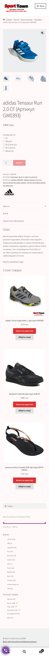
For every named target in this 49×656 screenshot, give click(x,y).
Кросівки (37, 19)
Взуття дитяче (26, 19)
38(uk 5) (8, 141)
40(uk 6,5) (9, 151)
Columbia (11, 547)
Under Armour (12, 584)
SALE (10, 618)
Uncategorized (13, 614)
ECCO (10, 551)
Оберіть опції (24, 337)
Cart (38, 649)
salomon (11, 580)
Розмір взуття (9, 135)
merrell (11, 560)
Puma (10, 568)
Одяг (10, 607)
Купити (19, 162)
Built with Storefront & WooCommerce (20, 641)
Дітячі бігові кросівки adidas (14, 183)
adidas (11, 539)
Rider (10, 576)
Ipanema (11, 556)
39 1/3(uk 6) (10, 147)
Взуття (16, 19)
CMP (9, 543)
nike (9, 564)
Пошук (24, 651)
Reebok (11, 572)
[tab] (24, 206)
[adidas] (24, 192)
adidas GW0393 (17, 180)
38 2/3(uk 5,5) (11, 144)
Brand (5, 213)
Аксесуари (12, 610)
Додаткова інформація (13, 221)
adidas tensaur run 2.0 (32, 180)
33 (6, 138)
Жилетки (11, 599)
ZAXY (10, 588)
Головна (9, 19)
